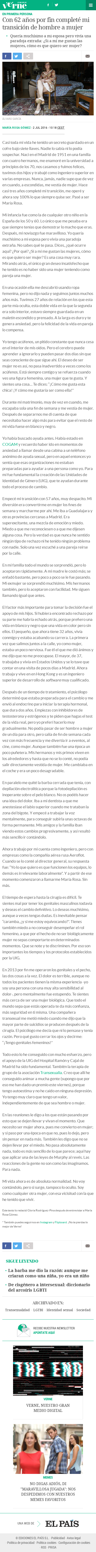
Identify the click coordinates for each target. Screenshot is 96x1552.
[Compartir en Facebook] (6, 56)
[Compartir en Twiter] (17, 56)
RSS (43, 1547)
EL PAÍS (62, 1523)
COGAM (10, 444)
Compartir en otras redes (28, 56)
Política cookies (46, 1542)
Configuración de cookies (74, 1542)
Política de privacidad (20, 1542)
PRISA (52, 1547)
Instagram (46, 1222)
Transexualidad (17, 1310)
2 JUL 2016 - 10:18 (49, 127)
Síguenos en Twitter (56, 4)
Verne (14, 5)
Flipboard (61, 1222)
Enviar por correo (88, 56)
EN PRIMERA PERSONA (17, 14)
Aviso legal (74, 1538)
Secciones (91, 5)
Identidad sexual (60, 1310)
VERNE (48, 1399)
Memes (48, 1477)
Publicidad (58, 1538)
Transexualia (51, 1072)
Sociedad (83, 1310)
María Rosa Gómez (16, 127)
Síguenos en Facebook (48, 4)
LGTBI (38, 1310)
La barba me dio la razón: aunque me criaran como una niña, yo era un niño (48, 1273)
